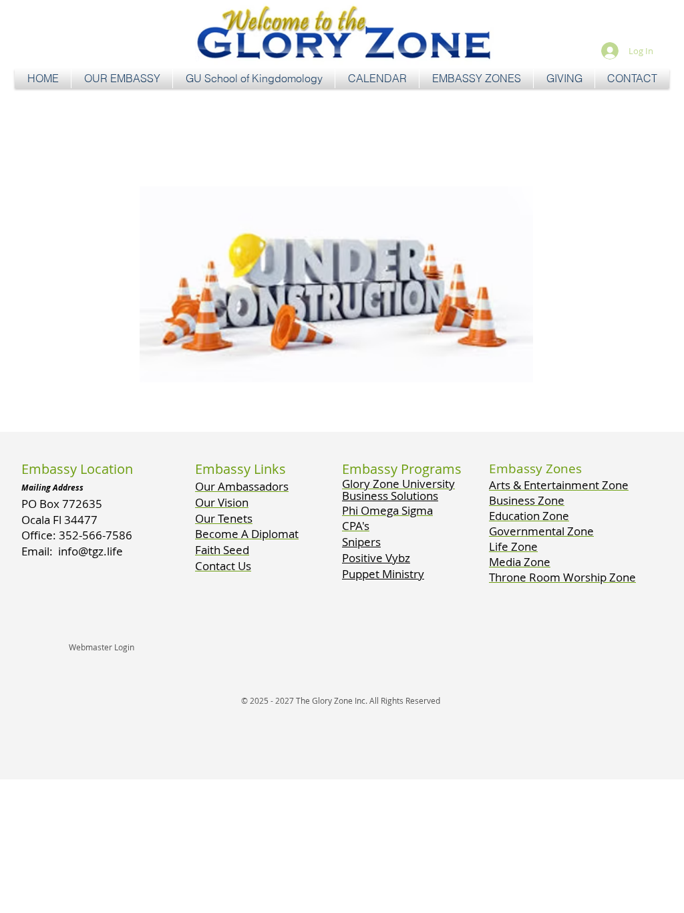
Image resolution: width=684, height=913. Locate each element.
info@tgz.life (90, 551)
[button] (121, 78)
